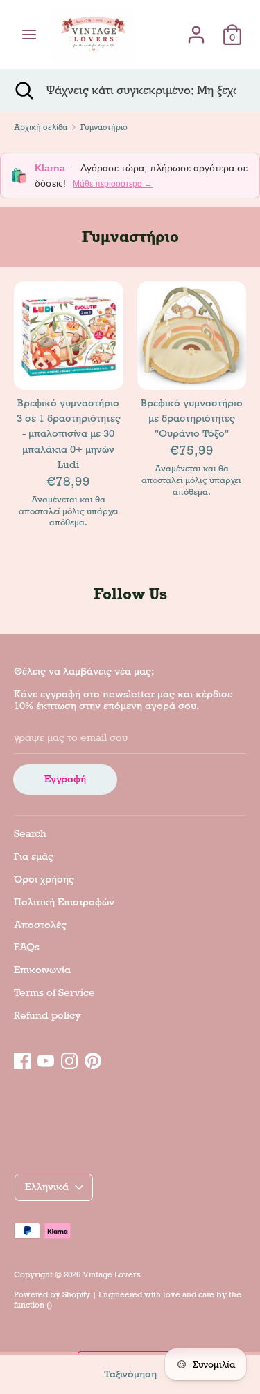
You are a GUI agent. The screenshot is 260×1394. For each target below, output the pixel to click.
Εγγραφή (65, 779)
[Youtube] (45, 1059)
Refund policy (47, 1015)
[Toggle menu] (29, 34)
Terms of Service (54, 992)
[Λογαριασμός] (196, 28)
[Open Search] (22, 90)
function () (33, 1305)
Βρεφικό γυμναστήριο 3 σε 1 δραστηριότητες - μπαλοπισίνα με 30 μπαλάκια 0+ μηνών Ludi (69, 434)
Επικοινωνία (42, 969)
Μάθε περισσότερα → (113, 184)
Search (30, 833)
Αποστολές (40, 925)
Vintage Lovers (112, 1274)
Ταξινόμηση (130, 1374)
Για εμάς (33, 856)
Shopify (76, 1294)
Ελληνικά (47, 1186)
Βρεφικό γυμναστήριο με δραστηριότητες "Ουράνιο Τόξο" (192, 418)
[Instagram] (69, 1059)
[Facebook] (22, 1059)
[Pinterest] (93, 1059)
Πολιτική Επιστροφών (64, 902)
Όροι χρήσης (44, 879)
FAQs (27, 947)
